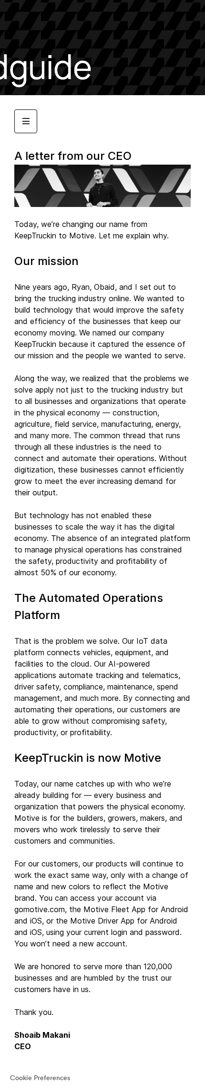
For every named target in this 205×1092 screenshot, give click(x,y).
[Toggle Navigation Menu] (25, 121)
